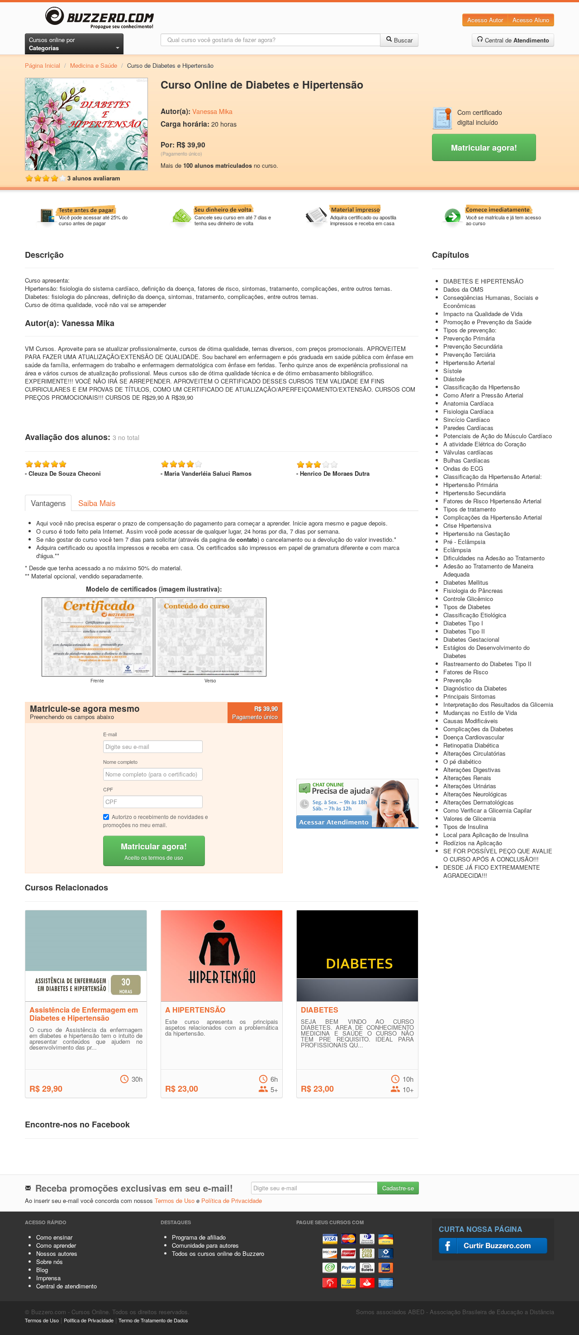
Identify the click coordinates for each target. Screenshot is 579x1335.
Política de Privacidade (231, 1200)
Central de (516, 40)
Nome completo (120, 761)
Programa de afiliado (199, 1237)
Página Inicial (42, 65)
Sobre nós (49, 1261)
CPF (108, 789)
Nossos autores (56, 1253)
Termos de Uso (175, 1200)
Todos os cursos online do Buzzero (218, 1253)
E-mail (110, 734)
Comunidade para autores (205, 1245)
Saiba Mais (96, 502)
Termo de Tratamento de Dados (153, 1320)
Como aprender (56, 1245)
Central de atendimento (66, 1286)
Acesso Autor (485, 19)
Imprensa (48, 1277)
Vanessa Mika (212, 111)
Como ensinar (54, 1237)
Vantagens (48, 502)
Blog (42, 1269)
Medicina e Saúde (93, 65)
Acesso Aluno (531, 19)
